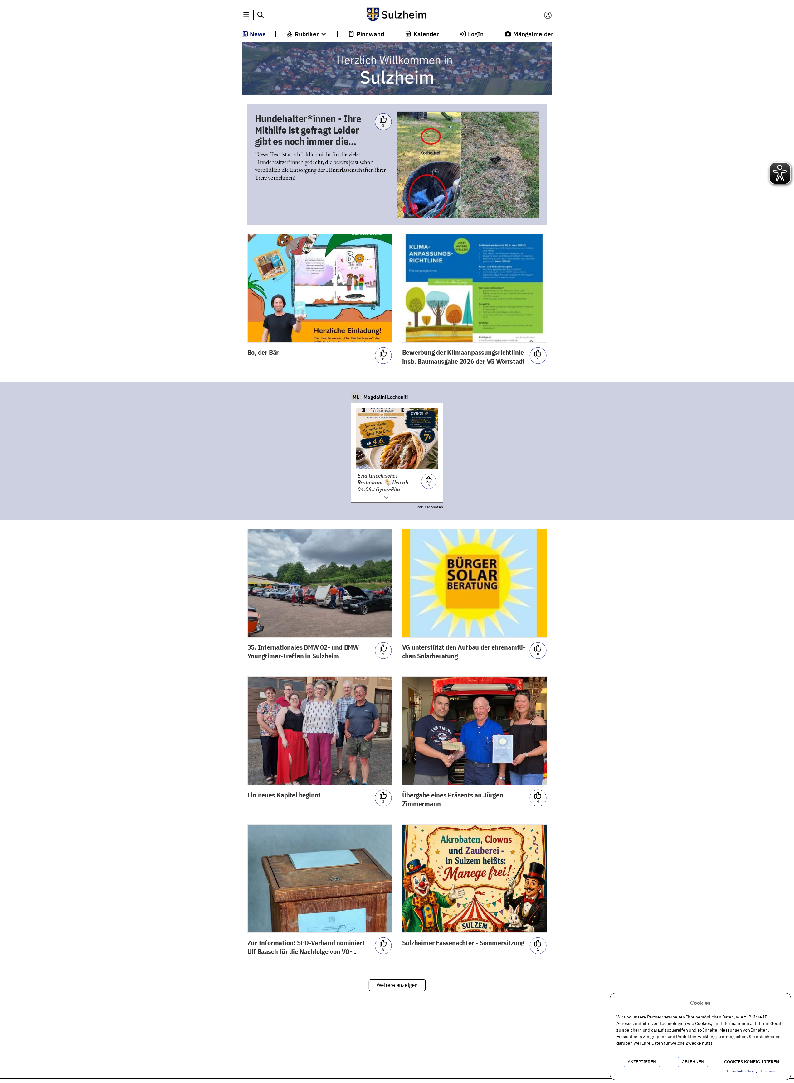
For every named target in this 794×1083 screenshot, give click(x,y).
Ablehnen (693, 1062)
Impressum (769, 1071)
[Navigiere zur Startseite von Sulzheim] (396, 15)
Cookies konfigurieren (751, 1062)
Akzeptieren (642, 1062)
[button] (246, 15)
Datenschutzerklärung (741, 1071)
